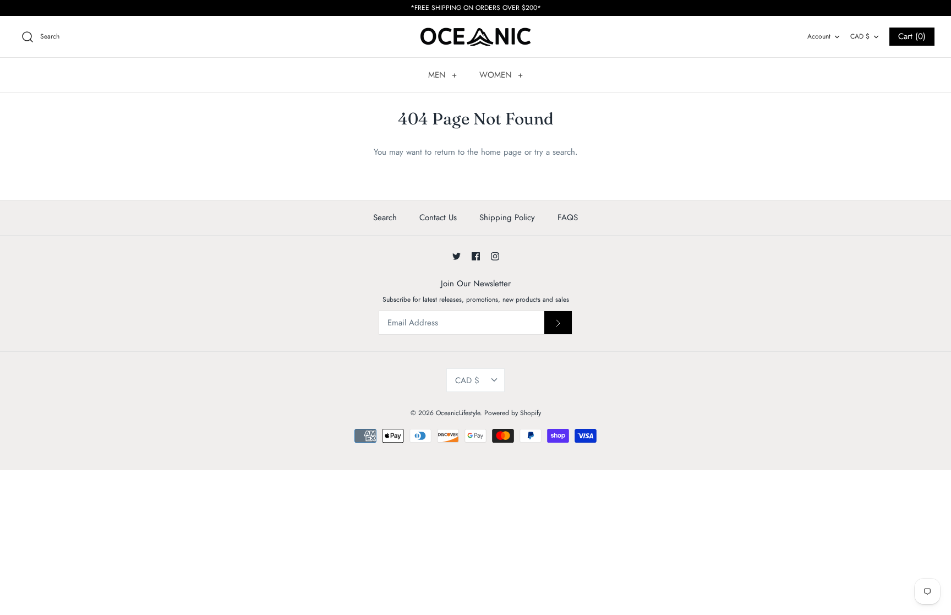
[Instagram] (495, 256)
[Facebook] (476, 256)
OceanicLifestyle (458, 413)
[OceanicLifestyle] (475, 36)
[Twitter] (456, 256)
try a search (554, 152)
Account (818, 36)
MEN (442, 75)
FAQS (568, 217)
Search (385, 217)
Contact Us (438, 217)
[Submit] (558, 322)
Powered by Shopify (512, 413)
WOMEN (501, 75)
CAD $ (860, 36)
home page (501, 152)
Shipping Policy (507, 217)
